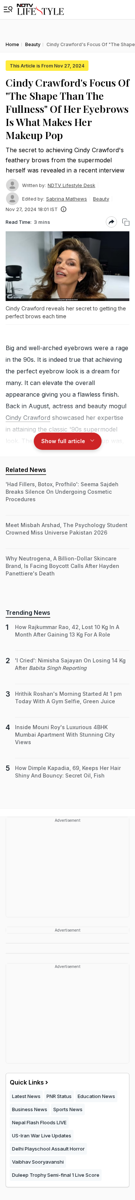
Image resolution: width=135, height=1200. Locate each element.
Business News (29, 1109)
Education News (96, 1096)
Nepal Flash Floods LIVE (39, 1122)
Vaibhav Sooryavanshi (38, 1162)
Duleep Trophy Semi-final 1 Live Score (55, 1175)
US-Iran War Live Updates (41, 1136)
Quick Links (27, 1082)
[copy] (125, 222)
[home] (40, 9)
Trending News (28, 612)
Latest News (26, 1096)
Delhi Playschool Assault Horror (48, 1149)
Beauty (101, 199)
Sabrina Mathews (66, 199)
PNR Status (59, 1096)
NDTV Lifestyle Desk (71, 185)
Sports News (67, 1109)
